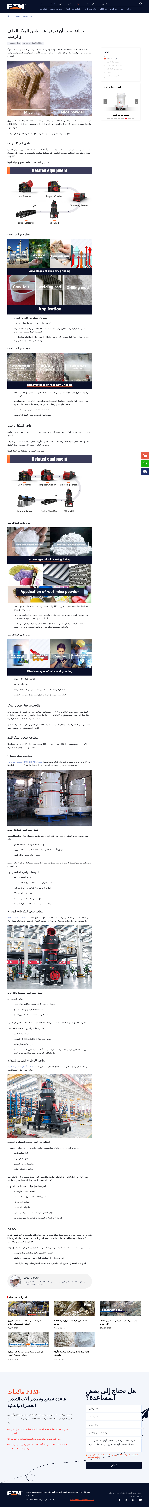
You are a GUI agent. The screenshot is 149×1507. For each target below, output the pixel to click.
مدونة (79, 4)
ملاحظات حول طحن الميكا (115, 65)
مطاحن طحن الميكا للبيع (114, 69)
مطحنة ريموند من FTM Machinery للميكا (25, 762)
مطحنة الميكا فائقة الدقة (18, 917)
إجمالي (67, 9)
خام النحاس (76, 9)
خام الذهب (44, 9)
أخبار (69, 4)
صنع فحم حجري (56, 9)
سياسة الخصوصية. (94, 1457)
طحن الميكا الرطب (113, 62)
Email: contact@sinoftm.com (82, 1500)
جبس (122, 9)
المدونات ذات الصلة (113, 76)
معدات (50, 4)
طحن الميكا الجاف (112, 58)
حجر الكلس (103, 9)
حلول (61, 4)
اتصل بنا (104, 4)
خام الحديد (113, 9)
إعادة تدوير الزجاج (90, 9)
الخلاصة (109, 72)
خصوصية (132, 1496)
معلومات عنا (91, 4)
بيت (41, 4)
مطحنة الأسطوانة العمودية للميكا (21, 1066)
